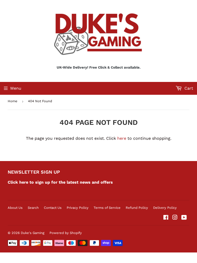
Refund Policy (137, 208)
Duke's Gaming (32, 233)
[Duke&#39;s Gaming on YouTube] (184, 217)
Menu (15, 88)
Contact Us (53, 208)
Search (33, 208)
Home (12, 101)
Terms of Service (107, 208)
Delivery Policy (165, 208)
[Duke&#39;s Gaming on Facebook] (166, 217)
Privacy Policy (77, 208)
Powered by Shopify (66, 233)
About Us (15, 208)
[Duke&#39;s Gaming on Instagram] (175, 217)
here (121, 138)
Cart (188, 88)
